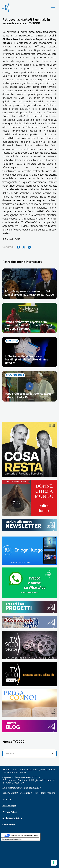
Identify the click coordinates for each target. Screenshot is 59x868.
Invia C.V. (7, 799)
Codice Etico (8, 824)
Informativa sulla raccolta (11, 839)
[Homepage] (5, 7)
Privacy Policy (9, 812)
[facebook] (18, 247)
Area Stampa (9, 805)
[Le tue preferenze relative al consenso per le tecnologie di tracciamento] (54, 863)
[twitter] (24, 247)
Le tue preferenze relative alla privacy (24, 835)
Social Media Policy (12, 818)
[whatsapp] (29, 247)
